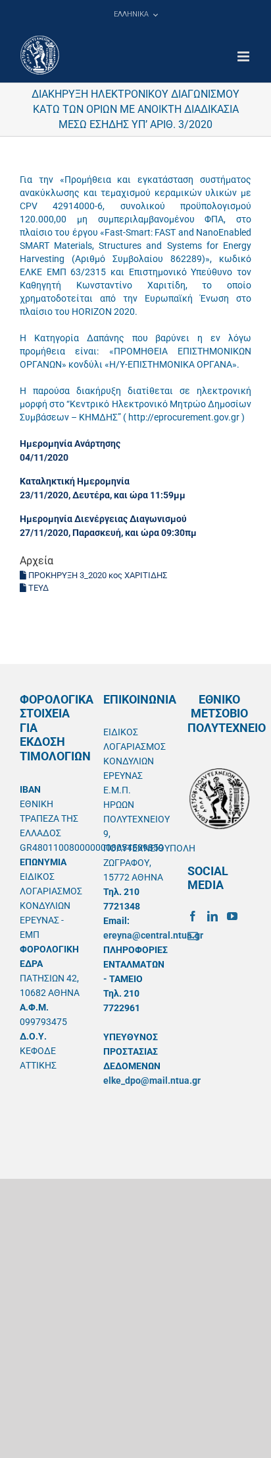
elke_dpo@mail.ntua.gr (152, 1080)
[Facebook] (192, 916)
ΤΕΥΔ (37, 588)
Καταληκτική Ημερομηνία (75, 481)
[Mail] (192, 936)
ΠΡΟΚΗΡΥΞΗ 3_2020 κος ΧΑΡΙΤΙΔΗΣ (96, 575)
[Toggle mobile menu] (244, 56)
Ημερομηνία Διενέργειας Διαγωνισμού (103, 519)
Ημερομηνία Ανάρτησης (70, 443)
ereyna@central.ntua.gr (153, 935)
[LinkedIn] (212, 916)
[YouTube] (232, 916)
